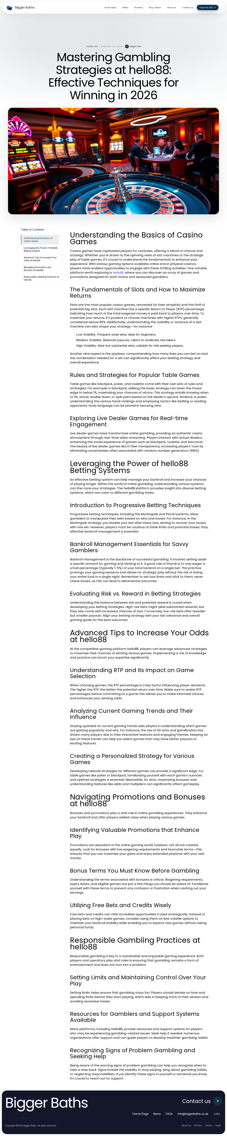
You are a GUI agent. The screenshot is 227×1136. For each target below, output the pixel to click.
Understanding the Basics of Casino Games (38, 239)
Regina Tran (135, 46)
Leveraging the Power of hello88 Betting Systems (41, 249)
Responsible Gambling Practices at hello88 (41, 278)
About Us (186, 1125)
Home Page (140, 1114)
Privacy (198, 1125)
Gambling (92, 46)
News (157, 1114)
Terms (208, 1125)
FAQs (169, 1114)
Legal (218, 1125)
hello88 (118, 272)
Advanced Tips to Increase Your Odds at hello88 (40, 259)
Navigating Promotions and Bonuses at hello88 (37, 268)
